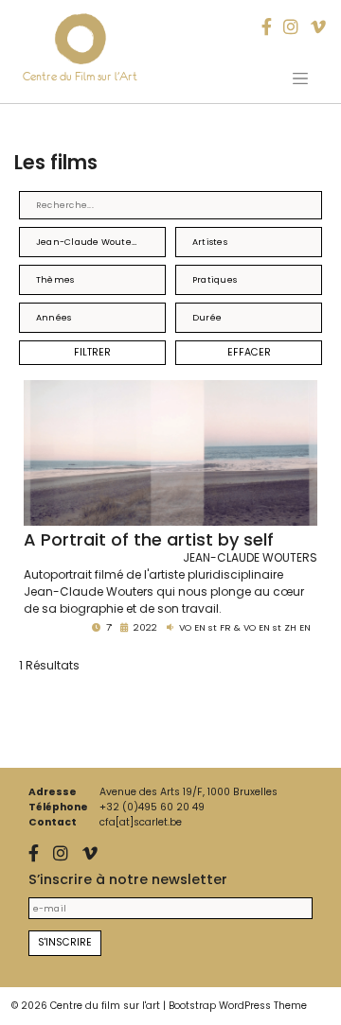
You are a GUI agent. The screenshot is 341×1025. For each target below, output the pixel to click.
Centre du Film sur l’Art (80, 76)
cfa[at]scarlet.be (140, 822)
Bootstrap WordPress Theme (238, 1006)
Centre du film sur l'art (105, 1006)
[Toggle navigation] (300, 78)
